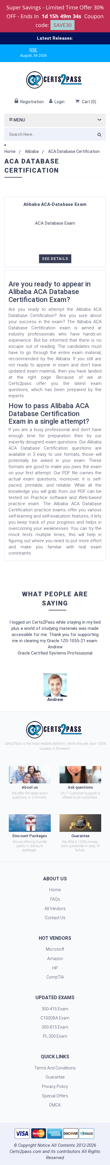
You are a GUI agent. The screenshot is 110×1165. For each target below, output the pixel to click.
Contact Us (55, 917)
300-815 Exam (55, 1027)
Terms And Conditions (55, 1068)
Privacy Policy (55, 1086)
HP (55, 968)
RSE (26, 50)
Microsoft (55, 949)
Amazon (55, 958)
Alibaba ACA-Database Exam (55, 204)
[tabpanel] (55, 688)
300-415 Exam (55, 1009)
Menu (19, 120)
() (89, 101)
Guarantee (55, 1077)
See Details (55, 258)
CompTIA (55, 977)
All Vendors (55, 908)
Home (10, 151)
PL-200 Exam (55, 1036)
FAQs (55, 899)
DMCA (55, 1105)
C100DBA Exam (55, 1018)
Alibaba (32, 151)
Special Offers (55, 1096)
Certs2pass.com (25, 1151)
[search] (99, 135)
